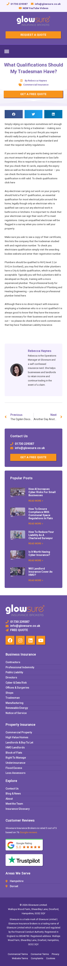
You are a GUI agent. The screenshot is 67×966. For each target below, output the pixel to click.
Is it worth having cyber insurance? (39, 553)
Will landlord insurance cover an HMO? (40, 571)
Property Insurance (20, 724)
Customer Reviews (20, 820)
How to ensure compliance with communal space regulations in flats (40, 513)
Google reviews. (29, 832)
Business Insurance (21, 654)
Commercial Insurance (36, 84)
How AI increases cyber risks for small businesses (42, 492)
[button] (7, 51)
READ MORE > (35, 500)
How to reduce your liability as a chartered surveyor (41, 535)
